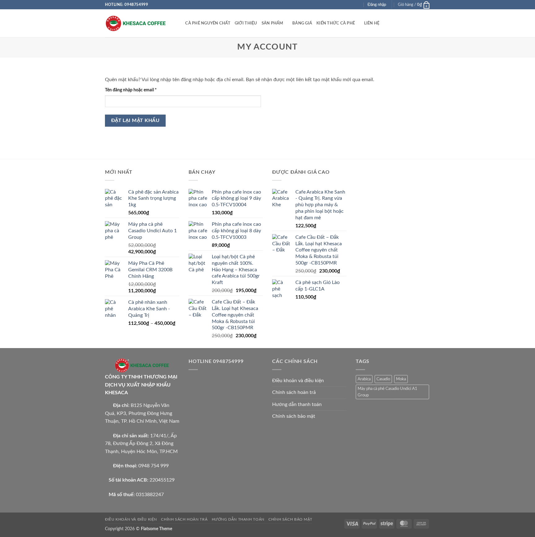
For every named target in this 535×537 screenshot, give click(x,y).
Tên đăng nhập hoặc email (135, 90)
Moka (401, 379)
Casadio (383, 379)
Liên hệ (372, 23)
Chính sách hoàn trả (294, 392)
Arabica (364, 379)
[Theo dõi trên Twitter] (352, 4)
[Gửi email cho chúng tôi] (358, 4)
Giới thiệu (246, 23)
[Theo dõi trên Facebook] (340, 4)
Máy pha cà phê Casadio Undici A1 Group (387, 392)
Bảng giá (302, 23)
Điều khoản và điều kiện (298, 380)
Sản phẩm (272, 23)
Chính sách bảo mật (293, 416)
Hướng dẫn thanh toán (297, 404)
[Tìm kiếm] (178, 23)
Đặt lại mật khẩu (135, 120)
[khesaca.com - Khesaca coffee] (136, 23)
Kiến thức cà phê (335, 23)
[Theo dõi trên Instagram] (346, 4)
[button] (414, 4)
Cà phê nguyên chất (207, 23)
